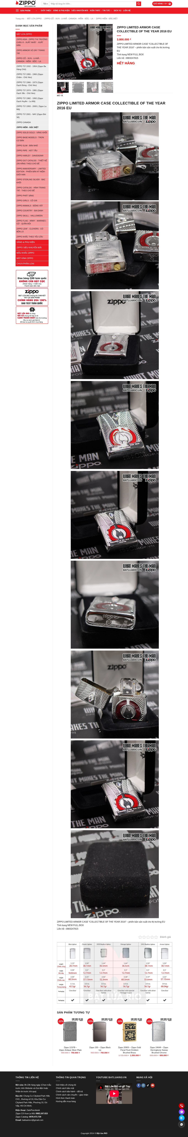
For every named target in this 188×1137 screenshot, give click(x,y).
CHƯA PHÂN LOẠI (25, 263)
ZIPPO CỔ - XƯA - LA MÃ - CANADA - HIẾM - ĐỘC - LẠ (68, 18)
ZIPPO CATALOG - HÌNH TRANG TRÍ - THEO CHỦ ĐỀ (31, 189)
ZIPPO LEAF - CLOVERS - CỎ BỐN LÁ (30, 230)
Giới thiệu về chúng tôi (66, 1085)
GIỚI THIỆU (46, 10)
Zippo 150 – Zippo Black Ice (100, 1048)
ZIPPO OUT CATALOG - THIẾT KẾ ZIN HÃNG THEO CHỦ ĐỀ (32, 162)
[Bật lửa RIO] (27, 4)
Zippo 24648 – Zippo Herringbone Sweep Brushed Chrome (159, 1050)
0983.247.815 (42, 1113)
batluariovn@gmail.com (32, 1120)
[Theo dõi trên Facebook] (139, 1085)
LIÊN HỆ (127, 10)
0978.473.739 (35, 1117)
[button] (162, 4)
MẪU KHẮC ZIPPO (25, 253)
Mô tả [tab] (60, 96)
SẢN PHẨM (25, 10)
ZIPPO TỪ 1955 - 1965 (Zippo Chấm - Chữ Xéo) (30, 75)
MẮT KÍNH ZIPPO (25, 258)
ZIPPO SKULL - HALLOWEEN (30, 216)
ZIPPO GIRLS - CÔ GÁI (27, 201)
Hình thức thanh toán (65, 1098)
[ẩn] (181, 1124)
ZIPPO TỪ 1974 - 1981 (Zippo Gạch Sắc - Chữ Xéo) (30, 91)
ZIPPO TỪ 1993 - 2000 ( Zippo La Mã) (31, 107)
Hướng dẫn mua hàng (66, 1101)
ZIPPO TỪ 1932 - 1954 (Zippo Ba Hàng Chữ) (31, 67)
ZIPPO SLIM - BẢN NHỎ (27, 146)
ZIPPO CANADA (24, 122)
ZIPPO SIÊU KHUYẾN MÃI (29, 247)
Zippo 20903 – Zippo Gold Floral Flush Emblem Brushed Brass (129, 1050)
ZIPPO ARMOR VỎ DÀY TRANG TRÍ (31, 51)
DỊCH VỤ (117, 10)
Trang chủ (20, 18)
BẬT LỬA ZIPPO (34, 18)
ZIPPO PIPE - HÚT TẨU (27, 151)
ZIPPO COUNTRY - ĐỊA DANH (30, 211)
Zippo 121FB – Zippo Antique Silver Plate (70, 1048)
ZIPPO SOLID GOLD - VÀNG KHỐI (32, 133)
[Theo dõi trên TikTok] (148, 1085)
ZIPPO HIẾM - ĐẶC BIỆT (107, 18)
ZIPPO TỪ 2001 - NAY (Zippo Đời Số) (31, 115)
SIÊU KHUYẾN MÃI (79, 10)
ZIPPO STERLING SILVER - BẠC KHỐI (31, 181)
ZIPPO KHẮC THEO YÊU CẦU (30, 237)
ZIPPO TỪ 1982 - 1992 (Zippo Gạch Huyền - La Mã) (30, 99)
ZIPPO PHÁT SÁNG (25, 196)
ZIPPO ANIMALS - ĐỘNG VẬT (30, 206)
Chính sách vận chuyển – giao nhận (72, 1095)
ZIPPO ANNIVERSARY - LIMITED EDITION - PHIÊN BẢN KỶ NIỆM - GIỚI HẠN (31, 172)
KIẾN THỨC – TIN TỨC (100, 10)
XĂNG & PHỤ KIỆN (61, 10)
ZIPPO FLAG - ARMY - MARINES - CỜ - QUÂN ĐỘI (32, 222)
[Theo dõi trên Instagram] (143, 1085)
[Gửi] (138, 4)
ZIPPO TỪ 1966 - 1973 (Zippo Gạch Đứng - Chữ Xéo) (30, 83)
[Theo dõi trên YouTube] (153, 1085)
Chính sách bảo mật (65, 1088)
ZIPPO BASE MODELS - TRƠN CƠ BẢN (30, 139)
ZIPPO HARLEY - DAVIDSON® (30, 156)
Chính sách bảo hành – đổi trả (69, 1091)
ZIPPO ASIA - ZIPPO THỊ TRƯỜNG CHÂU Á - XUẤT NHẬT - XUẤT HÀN (32, 42)
